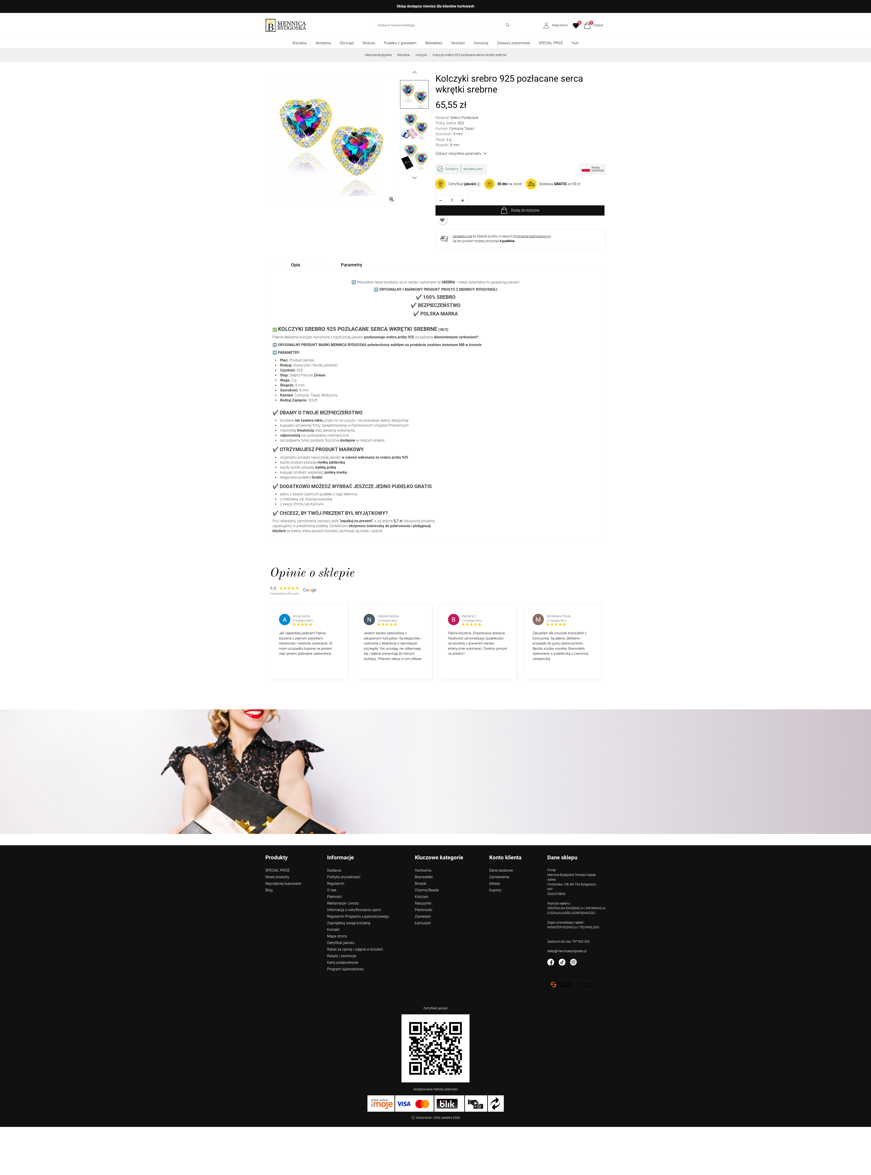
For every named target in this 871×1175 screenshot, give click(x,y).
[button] (594, 25)
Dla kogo (347, 43)
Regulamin (335, 883)
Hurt (575, 43)
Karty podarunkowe (342, 962)
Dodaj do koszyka (525, 210)
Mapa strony (337, 936)
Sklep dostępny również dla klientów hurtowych (435, 6)
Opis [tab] (295, 265)
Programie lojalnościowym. (532, 236)
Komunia (481, 43)
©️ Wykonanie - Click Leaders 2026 (435, 1117)
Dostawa (334, 870)
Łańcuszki (423, 923)
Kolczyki (421, 55)
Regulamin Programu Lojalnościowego (358, 916)
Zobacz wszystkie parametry (458, 153)
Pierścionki (423, 910)
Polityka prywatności (343, 877)
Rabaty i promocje (341, 956)
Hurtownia (423, 870)
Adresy (494, 883)
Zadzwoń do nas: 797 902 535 (568, 941)
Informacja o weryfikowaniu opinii (354, 910)
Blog (269, 890)
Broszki (421, 883)
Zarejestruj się (462, 236)
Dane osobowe (501, 870)
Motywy (369, 43)
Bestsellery (434, 43)
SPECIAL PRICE (551, 43)
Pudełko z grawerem (400, 43)
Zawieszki (423, 916)
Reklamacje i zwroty (343, 903)
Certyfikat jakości (341, 943)
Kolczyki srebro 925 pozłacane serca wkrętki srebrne (469, 55)
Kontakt (333, 929)
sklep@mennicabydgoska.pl (567, 951)
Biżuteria (300, 43)
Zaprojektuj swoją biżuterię (348, 923)
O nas (331, 890)
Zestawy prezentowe (513, 43)
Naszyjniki (423, 903)
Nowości (458, 43)
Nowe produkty (277, 877)
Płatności (334, 897)
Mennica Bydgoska (378, 55)
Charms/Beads (427, 890)
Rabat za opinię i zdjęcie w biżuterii (355, 949)
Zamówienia (499, 877)
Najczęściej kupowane (283, 883)
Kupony (495, 890)
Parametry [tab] (351, 265)
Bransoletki (424, 877)
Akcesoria (323, 43)
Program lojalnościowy (345, 969)
